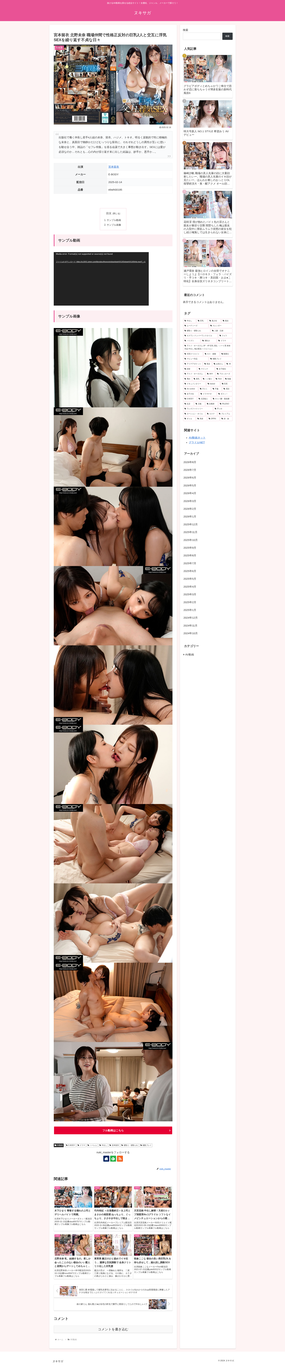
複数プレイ (146, 1145)
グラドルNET (197, 442)
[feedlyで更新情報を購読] (113, 1159)
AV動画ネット (197, 437)
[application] (101, 279)
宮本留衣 (113, 166)
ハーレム (93, 1145)
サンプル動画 (114, 220)
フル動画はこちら (113, 1130)
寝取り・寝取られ (131, 1145)
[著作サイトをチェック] (106, 1159)
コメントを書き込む (113, 1329)
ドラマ (82, 1145)
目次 (108, 213)
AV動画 (60, 1145)
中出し (104, 1145)
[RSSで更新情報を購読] (120, 1159)
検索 (185, 30)
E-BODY (71, 1145)
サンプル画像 (114, 224)
